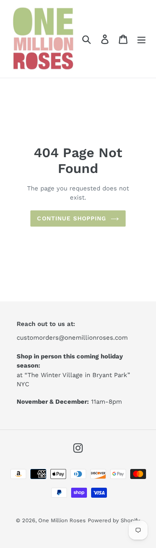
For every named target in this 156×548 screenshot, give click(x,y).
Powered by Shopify (114, 520)
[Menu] (141, 39)
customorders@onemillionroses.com (72, 337)
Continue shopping (71, 218)
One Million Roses (62, 520)
